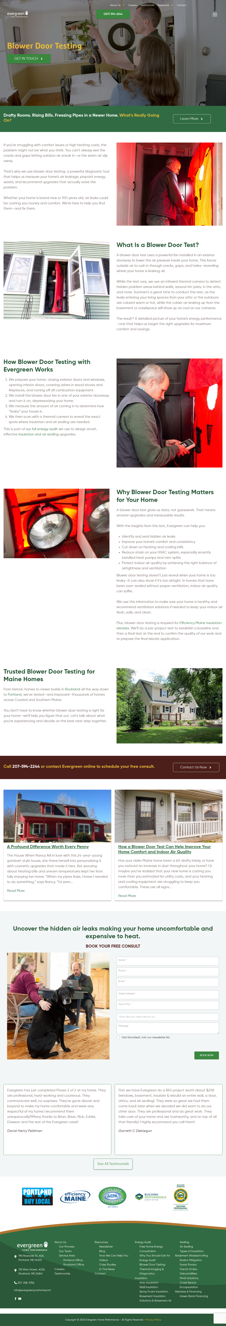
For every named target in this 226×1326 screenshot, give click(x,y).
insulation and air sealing (39, 434)
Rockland (72, 689)
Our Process (66, 1246)
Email (122, 981)
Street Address (127, 993)
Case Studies (107, 1264)
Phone (122, 970)
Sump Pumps (188, 1264)
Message (123, 1026)
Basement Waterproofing (191, 1255)
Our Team (65, 1251)
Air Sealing (186, 1246)
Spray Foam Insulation (153, 1291)
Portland (15, 695)
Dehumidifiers (188, 1273)
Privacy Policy (153, 1320)
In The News (107, 1269)
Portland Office (73, 1260)
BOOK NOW (206, 1055)
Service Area (67, 1255)
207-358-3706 (25, 1283)
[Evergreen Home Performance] (17, 14)
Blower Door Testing (152, 1264)
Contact (100, 1273)
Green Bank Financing (194, 1296)
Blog (102, 1251)
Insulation (141, 1278)
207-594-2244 (26, 766)
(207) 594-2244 (113, 14)
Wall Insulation (148, 1287)
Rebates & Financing (188, 1291)
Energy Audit (143, 1242)
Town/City (125, 1004)
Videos (103, 1260)
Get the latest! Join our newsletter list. (146, 1037)
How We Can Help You (113, 1255)
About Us (60, 1242)
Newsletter (106, 1246)
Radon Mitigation (191, 1260)
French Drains (188, 1269)
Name (122, 960)
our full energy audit (42, 429)
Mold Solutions (189, 1278)
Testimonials (62, 1273)
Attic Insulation (149, 1282)
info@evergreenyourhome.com (32, 1290)
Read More (16, 891)
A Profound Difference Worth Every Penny (48, 847)
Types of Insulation (192, 1251)
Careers (59, 1269)
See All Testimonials (113, 1164)
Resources (101, 1242)
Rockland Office (73, 1264)
